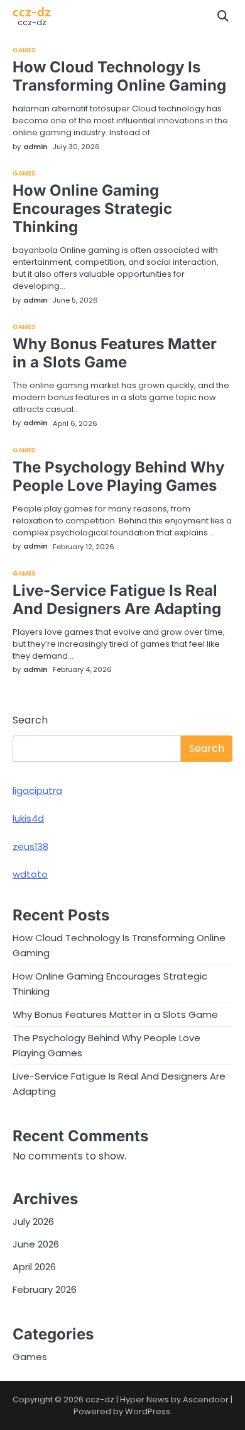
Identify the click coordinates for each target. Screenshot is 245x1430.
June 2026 (36, 1244)
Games (24, 50)
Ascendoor (206, 1399)
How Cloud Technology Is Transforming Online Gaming (119, 76)
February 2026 (45, 1289)
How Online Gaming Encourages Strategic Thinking (92, 208)
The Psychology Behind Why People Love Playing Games (118, 476)
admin (35, 147)
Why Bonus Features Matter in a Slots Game (115, 353)
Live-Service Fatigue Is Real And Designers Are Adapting (117, 599)
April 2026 (34, 1266)
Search (30, 720)
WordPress (147, 1411)
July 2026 (33, 1221)
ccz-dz (32, 11)
